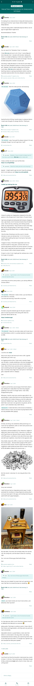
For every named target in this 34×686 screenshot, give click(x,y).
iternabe (5, 86)
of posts (16, 2)
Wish (8, 36)
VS (27, 36)
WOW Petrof (16, 36)
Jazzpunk (5, 331)
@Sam (3, 601)
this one (7, 53)
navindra (5, 140)
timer (10, 352)
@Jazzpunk (5, 407)
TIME (2, 38)
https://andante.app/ (7, 317)
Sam (6, 575)
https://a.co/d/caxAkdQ (21, 172)
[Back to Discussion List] (1, 2)
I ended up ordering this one (9, 184)
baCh (11, 36)
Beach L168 (4, 36)
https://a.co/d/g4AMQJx (7, 162)
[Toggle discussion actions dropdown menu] (32, 2)
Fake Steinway (22, 36)
